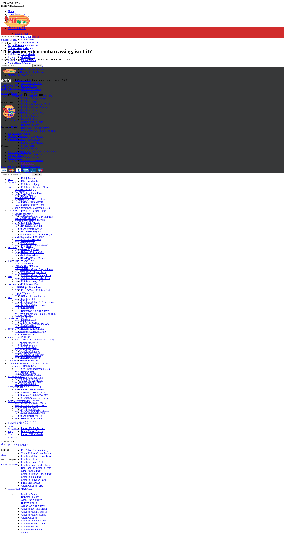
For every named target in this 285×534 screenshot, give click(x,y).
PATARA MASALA (23, 205)
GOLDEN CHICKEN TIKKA (27, 353)
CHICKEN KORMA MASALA (28, 231)
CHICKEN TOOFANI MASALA (29, 226)
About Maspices (16, 111)
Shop (10, 114)
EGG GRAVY (20, 287)
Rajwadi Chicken (30, 124)
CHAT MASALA (22, 202)
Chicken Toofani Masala (34, 508)
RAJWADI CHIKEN (23, 216)
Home (11, 108)
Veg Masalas (14, 133)
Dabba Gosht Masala (32, 142)
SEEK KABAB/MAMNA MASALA (30, 332)
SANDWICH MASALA (25, 197)
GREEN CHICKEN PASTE (26, 421)
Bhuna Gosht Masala (32, 136)
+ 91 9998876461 (10, 85)
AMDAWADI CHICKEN (25, 218)
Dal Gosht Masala (30, 139)
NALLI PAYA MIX (23, 271)
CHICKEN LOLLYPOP (25, 308)
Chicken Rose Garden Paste (35, 278)
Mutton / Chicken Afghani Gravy (38, 151)
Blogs (11, 117)
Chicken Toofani (30, 116)
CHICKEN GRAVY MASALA (28, 239)
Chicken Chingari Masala (34, 98)
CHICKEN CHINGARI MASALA (29, 237)
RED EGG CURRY (23, 289)
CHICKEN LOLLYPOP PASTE (28, 416)
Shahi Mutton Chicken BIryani (37, 234)
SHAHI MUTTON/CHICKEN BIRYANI (32, 363)
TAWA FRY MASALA (24, 305)
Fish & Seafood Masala (27, 157)
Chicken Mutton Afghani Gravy (37, 302)
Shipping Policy (16, 155)
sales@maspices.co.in (12, 88)
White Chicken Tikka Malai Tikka (39, 130)
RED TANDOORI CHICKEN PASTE (31, 405)
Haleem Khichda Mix (32, 252)
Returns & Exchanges (19, 152)
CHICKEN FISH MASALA (26, 342)
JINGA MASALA (22, 281)
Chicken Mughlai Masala (34, 107)
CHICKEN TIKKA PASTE (26, 413)
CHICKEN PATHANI (24, 397)
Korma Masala (28, 319)
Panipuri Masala (29, 45)
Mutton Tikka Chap (31, 386)
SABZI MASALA (22, 208)
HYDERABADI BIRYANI (26, 374)
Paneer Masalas (23, 63)
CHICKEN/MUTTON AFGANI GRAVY (32, 324)
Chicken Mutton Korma (33, 514)
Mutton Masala (22, 133)
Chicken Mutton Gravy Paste (36, 275)
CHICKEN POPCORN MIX (27, 310)
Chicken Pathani (29, 110)
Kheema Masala (29, 181)
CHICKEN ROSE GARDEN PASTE (30, 403)
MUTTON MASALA (24, 263)
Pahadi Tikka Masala (32, 201)
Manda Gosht (28, 145)
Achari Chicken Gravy (33, 296)
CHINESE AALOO (23, 189)
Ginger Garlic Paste (31, 287)
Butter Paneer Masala (32, 69)
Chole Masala (28, 57)
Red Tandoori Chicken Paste (36, 290)
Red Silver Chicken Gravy (35, 127)
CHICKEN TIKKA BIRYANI (27, 326)
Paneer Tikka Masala (32, 434)
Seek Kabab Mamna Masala (35, 207)
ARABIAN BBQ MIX (24, 334)
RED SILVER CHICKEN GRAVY (29, 389)
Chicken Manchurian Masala (36, 104)
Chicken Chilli (28, 299)
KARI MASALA (22, 250)
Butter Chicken (29, 86)
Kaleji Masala (28, 178)
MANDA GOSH (21, 268)
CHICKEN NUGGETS (24, 321)
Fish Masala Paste (30, 166)
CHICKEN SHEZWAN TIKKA (28, 358)
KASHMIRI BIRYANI (24, 371)
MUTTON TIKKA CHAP (25, 347)
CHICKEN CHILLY (23, 303)
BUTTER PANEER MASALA (28, 382)
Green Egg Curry (30, 249)
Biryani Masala (16, 45)
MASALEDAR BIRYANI (26, 366)
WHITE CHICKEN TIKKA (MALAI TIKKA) (34, 339)
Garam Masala (28, 39)
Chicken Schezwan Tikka (34, 187)
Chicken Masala (29, 526)
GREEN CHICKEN (23, 234)
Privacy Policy (15, 158)
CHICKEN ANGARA (24, 213)
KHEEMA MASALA (24, 316)
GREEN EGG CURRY (24, 292)
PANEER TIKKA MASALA (27, 384)
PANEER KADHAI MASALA (28, 379)
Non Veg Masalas (17, 136)
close (3, 444)
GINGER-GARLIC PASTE (26, 408)
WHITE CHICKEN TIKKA (26, 392)
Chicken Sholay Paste (32, 281)
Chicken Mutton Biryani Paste (37, 216)
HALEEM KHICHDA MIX (26, 255)
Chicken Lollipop (30, 184)
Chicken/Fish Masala (32, 160)
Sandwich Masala (30, 42)
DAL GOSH (20, 253)
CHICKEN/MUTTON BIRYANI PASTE (32, 411)
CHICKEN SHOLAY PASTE (27, 400)
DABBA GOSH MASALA (26, 260)
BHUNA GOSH (21, 274)
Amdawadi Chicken (31, 83)
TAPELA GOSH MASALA (26, 266)
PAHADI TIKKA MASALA (26, 350)
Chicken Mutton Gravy (33, 523)
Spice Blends (21, 33)
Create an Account (9, 464)
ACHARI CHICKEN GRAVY (27, 224)
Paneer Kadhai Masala (33, 72)
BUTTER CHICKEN (24, 221)
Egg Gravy (27, 246)
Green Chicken (29, 119)
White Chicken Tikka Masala (36, 453)
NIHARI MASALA (23, 258)
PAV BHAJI (20, 192)
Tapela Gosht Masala (32, 154)
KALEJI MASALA (23, 313)
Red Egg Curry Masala (33, 258)
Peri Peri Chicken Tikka (33, 210)
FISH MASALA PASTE (25, 418)
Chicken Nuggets (30, 101)
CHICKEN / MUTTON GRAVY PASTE (32, 395)
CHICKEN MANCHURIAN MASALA (31, 245)
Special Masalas (16, 139)
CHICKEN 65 (21, 300)
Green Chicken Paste (32, 121)
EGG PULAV (20, 295)
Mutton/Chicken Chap (32, 204)
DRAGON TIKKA (22, 337)
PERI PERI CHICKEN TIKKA (28, 355)
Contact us (13, 120)
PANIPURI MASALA (24, 200)
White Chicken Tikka (32, 377)
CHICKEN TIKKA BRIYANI (27, 368)
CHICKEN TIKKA (23, 345)
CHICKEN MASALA (24, 242)
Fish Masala (27, 163)
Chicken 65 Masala (31, 89)
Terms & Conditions (18, 161)
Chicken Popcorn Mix (32, 113)
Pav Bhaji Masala (30, 36)
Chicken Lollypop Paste (33, 272)
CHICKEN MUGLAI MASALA (28, 229)
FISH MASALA (21, 279)
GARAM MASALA (23, 195)
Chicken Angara (29, 92)
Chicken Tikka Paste (32, 193)
